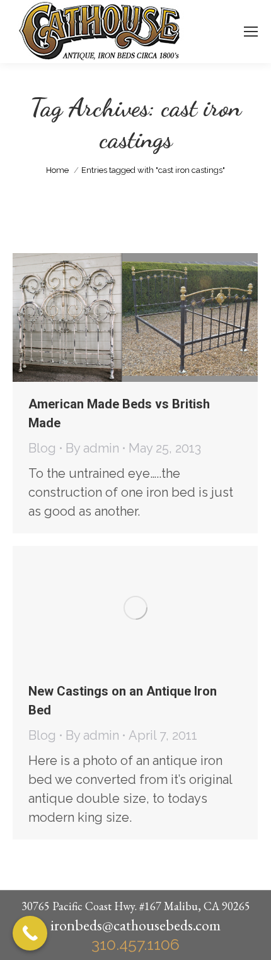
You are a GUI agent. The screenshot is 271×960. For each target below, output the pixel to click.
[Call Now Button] (30, 933)
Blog (42, 448)
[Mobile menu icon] (250, 31)
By (92, 448)
